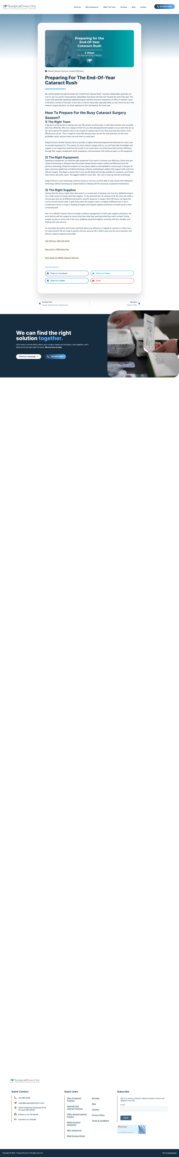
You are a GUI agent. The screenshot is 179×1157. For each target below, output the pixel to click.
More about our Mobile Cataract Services (62, 258)
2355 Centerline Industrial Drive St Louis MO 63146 (32, 1108)
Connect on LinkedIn (27, 1119)
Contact (143, 7)
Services (77, 7)
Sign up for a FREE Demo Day (57, 249)
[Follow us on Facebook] (15, 1114)
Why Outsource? (92, 7)
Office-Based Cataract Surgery (77, 1115)
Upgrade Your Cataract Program (75, 1107)
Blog (133, 7)
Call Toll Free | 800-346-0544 (57, 241)
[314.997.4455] (15, 1097)
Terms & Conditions (100, 1120)
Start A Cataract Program (74, 1099)
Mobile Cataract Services (58, 71)
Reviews (123, 7)
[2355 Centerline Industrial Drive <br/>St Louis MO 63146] (15, 1108)
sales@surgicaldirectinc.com (31, 1103)
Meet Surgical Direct (76, 1136)
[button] (67, 273)
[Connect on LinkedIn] (15, 1119)
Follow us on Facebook (28, 1114)
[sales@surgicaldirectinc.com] (15, 1103)
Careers (95, 1109)
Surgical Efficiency (76, 71)
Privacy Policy (98, 1115)
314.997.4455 (24, 1098)
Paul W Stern (172, 1153)
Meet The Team (109, 7)
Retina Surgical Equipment (73, 1123)
